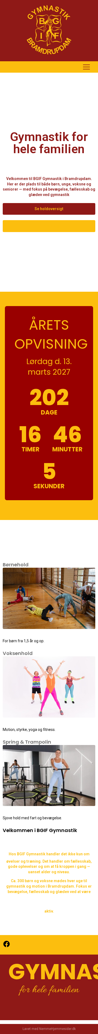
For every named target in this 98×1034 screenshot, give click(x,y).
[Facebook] (6, 944)
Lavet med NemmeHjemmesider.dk (49, 1029)
